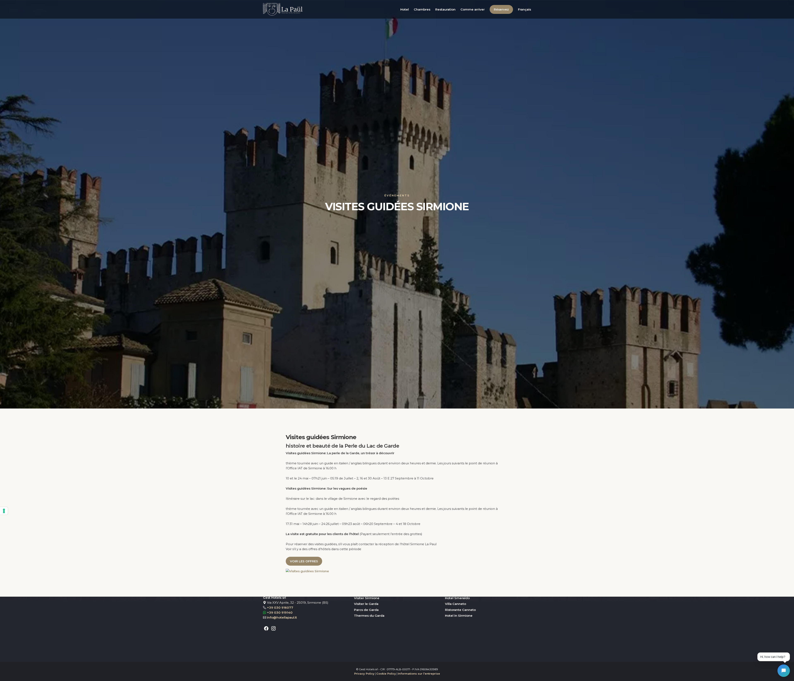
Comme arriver (472, 9)
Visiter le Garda (366, 604)
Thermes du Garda (369, 616)
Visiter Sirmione (366, 598)
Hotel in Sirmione (458, 616)
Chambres (422, 9)
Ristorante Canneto (460, 610)
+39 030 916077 (280, 607)
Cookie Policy (386, 673)
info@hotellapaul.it (282, 617)
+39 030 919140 (280, 612)
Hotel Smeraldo (457, 598)
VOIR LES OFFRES (304, 561)
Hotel (404, 9)
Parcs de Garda (366, 610)
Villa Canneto (455, 604)
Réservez (501, 9)
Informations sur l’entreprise (419, 673)
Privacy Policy (364, 673)
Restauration (445, 9)
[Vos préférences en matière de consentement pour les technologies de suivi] (4, 511)
